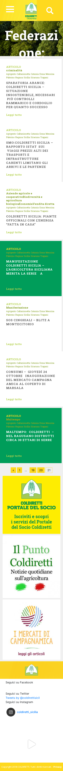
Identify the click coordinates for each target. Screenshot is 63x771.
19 (32, 470)
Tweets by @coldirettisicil (23, 698)
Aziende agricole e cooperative (19, 195)
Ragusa (19, 77)
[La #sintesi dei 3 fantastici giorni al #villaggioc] (31, 744)
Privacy (57, 766)
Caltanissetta (23, 74)
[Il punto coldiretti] (31, 566)
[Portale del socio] (31, 504)
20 (41, 470)
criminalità (14, 70)
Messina (50, 74)
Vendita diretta (43, 204)
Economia (26, 204)
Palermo (10, 77)
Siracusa (35, 77)
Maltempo (13, 419)
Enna (42, 74)
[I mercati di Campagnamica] (31, 629)
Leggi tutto (14, 115)
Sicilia (27, 77)
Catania (35, 74)
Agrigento (11, 74)
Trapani (44, 77)
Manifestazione (17, 307)
